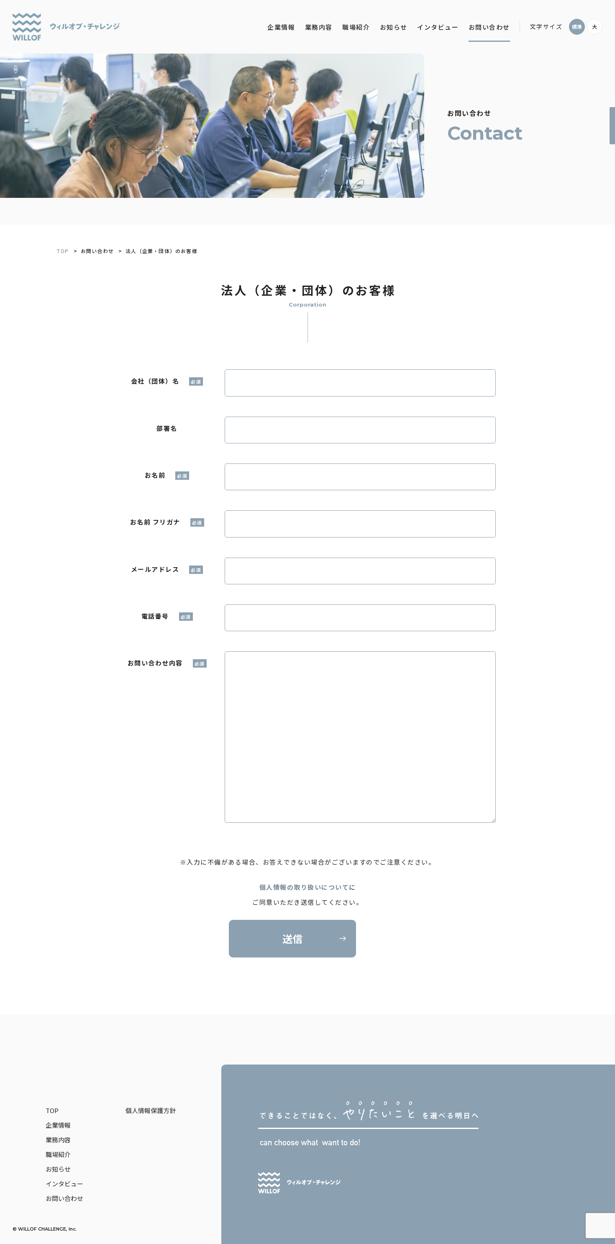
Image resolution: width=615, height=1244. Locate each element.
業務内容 (319, 27)
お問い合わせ (489, 27)
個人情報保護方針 (151, 1110)
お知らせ (393, 27)
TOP (62, 250)
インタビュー (438, 27)
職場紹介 (356, 27)
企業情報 (281, 27)
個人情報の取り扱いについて (304, 887)
